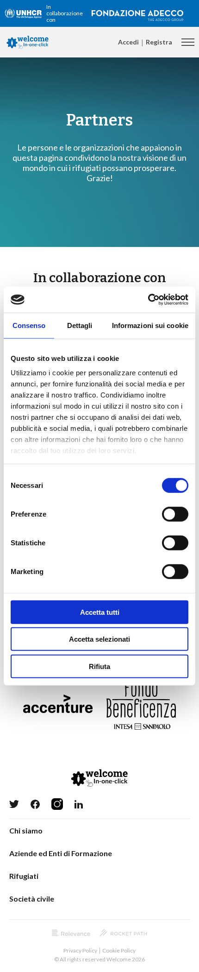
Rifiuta (99, 666)
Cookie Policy (119, 950)
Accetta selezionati (99, 639)
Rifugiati (23, 875)
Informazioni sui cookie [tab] (150, 325)
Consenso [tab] (29, 325)
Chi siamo (26, 830)
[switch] (175, 513)
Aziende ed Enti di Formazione (60, 853)
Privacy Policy (80, 950)
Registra (159, 42)
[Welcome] (28, 42)
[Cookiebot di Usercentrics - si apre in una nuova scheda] (147, 300)
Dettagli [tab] (80, 325)
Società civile (31, 898)
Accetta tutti (99, 612)
